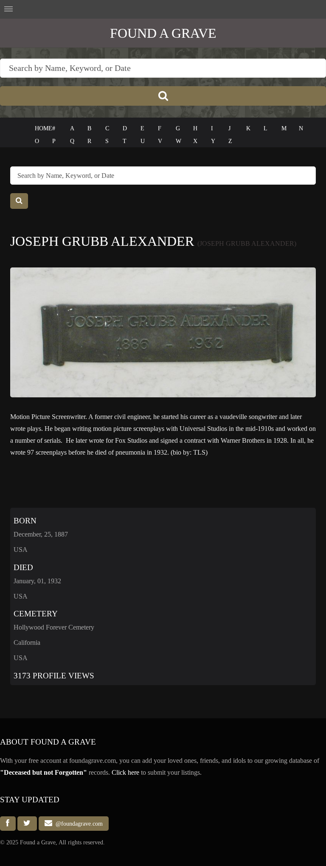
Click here (125, 772)
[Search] (163, 96)
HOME (43, 128)
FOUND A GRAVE (163, 33)
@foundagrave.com (77, 823)
